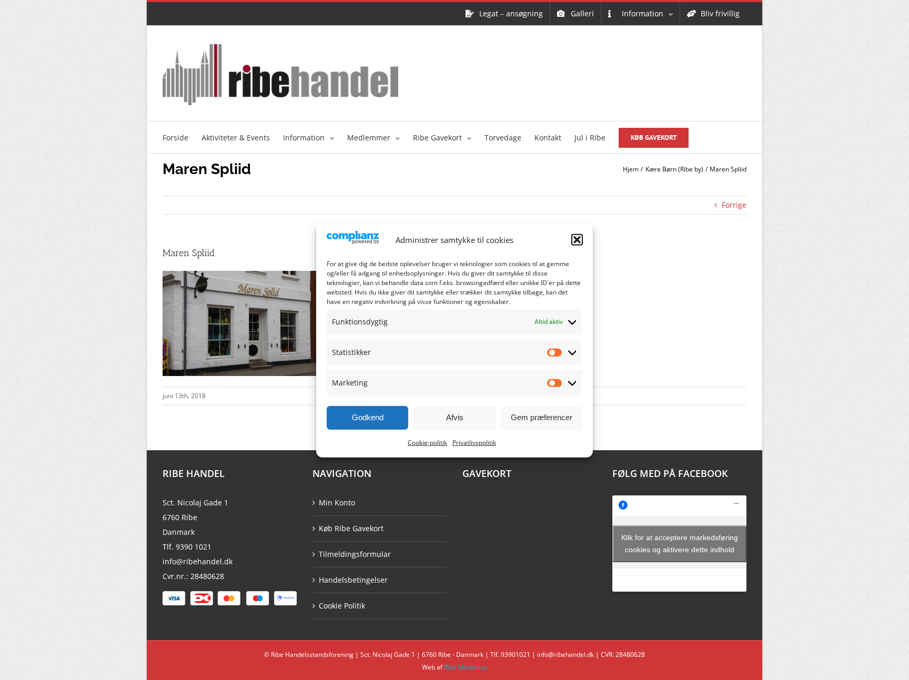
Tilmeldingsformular (355, 554)
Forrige (734, 205)
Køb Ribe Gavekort (351, 528)
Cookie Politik (342, 606)
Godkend (367, 417)
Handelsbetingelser (353, 580)
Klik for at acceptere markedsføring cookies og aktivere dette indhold (679, 543)
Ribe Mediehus (465, 667)
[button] (577, 240)
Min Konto (337, 503)
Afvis (454, 417)
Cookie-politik (427, 442)
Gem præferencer (541, 417)
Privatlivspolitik (474, 442)
